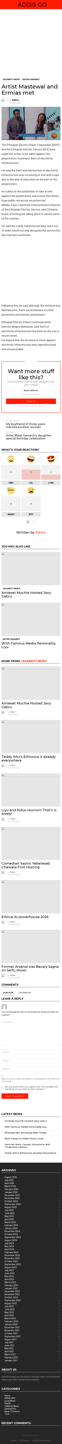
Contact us (24, 1440)
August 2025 (32, 1207)
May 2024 (32, 1246)
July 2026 (32, 1180)
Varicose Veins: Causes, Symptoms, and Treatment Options (27, 1145)
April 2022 (32, 1315)
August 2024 (32, 1240)
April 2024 (32, 1249)
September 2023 (32, 1264)
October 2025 (32, 1201)
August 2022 (32, 1303)
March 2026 (32, 1186)
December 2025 (32, 1195)
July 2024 (32, 1243)
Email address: (31, 390)
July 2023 (32, 1270)
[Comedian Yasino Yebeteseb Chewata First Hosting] (31, 843)
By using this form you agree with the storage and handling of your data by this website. (31, 1088)
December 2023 (32, 1255)
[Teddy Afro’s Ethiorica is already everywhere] (31, 736)
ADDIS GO (32, 4)
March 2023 (32, 1282)
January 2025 (32, 1228)
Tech (7, 1414)
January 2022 (32, 1324)
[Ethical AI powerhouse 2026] (31, 896)
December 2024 (32, 1231)
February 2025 (32, 1225)
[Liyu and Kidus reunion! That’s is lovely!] (31, 790)
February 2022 (32, 1321)
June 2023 (32, 1273)
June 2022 (32, 1309)
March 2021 (32, 1354)
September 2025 (32, 1204)
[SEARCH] (59, 4)
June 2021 (32, 1345)
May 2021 (32, 1348)
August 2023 (32, 1267)
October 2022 (32, 1297)
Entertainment (11, 639)
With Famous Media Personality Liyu (29, 645)
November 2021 (32, 1330)
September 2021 (32, 1336)
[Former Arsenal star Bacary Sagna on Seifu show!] (31, 946)
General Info (10, 1408)
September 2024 (32, 1237)
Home (7, 1395)
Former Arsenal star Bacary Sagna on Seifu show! (30, 968)
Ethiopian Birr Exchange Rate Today (25, 1132)
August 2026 (32, 1177)
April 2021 (32, 1351)
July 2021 (32, 1342)
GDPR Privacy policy (42, 1440)
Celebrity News (11, 588)
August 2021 (32, 1339)
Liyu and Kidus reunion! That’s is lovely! (29, 812)
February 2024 (32, 1252)
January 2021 (32, 1360)
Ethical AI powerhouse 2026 (25, 917)
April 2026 (32, 1183)
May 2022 (32, 1312)
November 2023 (32, 1258)
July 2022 (32, 1306)
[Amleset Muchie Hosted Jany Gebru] (31, 568)
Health (8, 1403)
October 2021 (32, 1333)
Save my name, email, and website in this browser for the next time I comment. (31, 1080)
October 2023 (32, 1261)
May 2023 (32, 1276)
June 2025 (32, 1213)
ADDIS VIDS (10, 1398)
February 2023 (32, 1285)
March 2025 (32, 1222)
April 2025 (32, 1219)
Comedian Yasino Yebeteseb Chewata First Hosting (26, 865)
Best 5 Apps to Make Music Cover (24, 1138)
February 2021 (32, 1357)
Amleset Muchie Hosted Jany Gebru (26, 594)
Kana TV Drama (12, 1411)
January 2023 (32, 1288)
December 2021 (32, 1327)
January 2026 (32, 1192)
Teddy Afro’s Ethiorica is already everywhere (29, 758)
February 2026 (32, 1189)
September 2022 (32, 1300)
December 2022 (32, 1291)
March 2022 (32, 1318)
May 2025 (32, 1216)
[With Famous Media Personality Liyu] (31, 619)
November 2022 (32, 1294)
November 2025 (32, 1198)
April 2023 (32, 1279)
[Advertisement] (31, 46)
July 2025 (32, 1210)
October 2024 (32, 1234)
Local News (10, 1401)
